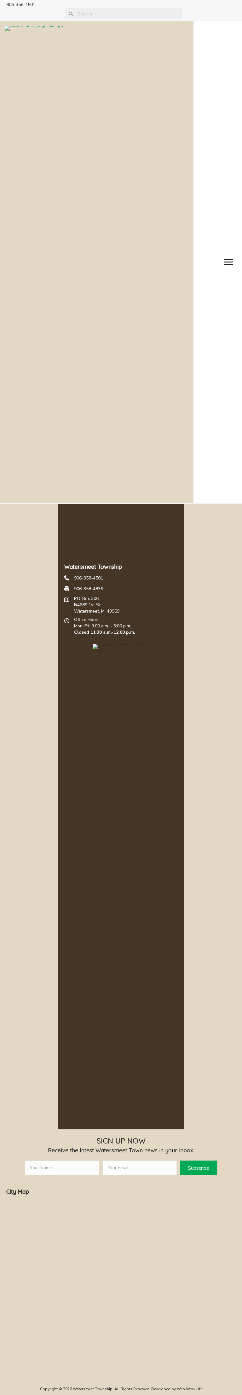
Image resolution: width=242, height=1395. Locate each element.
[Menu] (228, 262)
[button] (198, 1168)
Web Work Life (189, 1389)
